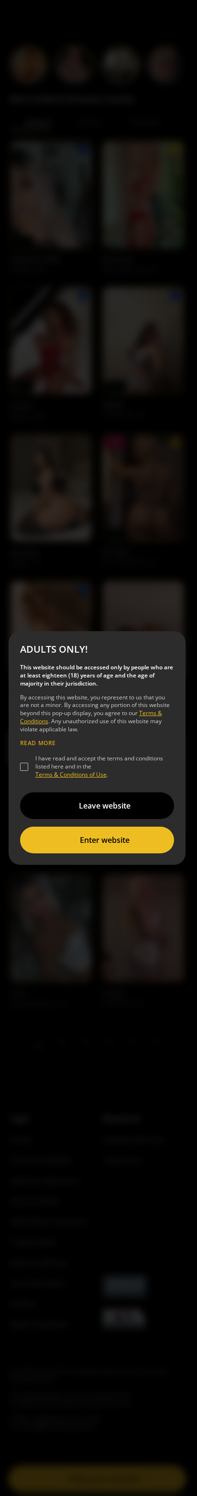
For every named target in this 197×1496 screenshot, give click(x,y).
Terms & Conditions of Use (71, 774)
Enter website (105, 840)
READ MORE (38, 743)
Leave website (105, 805)
